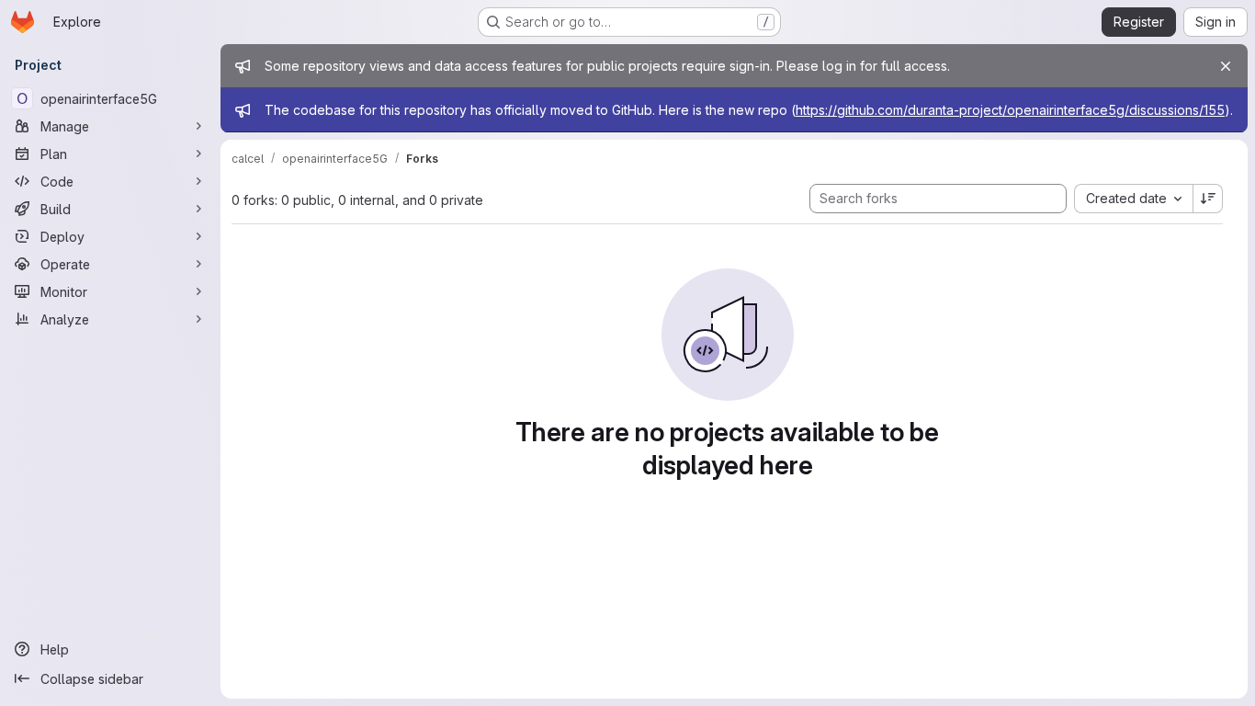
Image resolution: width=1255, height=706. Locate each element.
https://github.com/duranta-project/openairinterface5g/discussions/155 (1010, 110)
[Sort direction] (1208, 198)
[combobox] (1133, 198)
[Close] (1226, 66)
